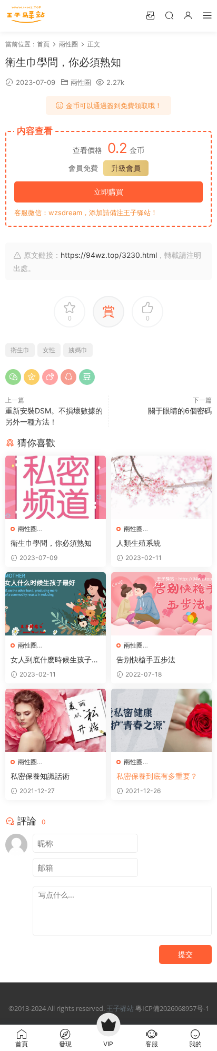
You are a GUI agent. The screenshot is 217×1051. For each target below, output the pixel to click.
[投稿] (150, 15)
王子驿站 (120, 1008)
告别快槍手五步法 (145, 659)
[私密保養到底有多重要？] (161, 720)
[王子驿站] (26, 16)
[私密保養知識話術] (55, 720)
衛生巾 (20, 350)
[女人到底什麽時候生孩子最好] (55, 603)
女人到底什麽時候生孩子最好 (55, 660)
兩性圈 (81, 82)
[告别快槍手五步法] (161, 603)
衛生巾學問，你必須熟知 (51, 542)
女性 (49, 350)
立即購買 (108, 191)
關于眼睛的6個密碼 (180, 410)
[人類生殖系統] (161, 487)
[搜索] (169, 15)
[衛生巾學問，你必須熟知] (55, 487)
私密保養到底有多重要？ (157, 776)
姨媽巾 (77, 350)
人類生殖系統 (138, 542)
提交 (185, 954)
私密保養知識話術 (40, 776)
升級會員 (126, 167)
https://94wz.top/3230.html (109, 254)
